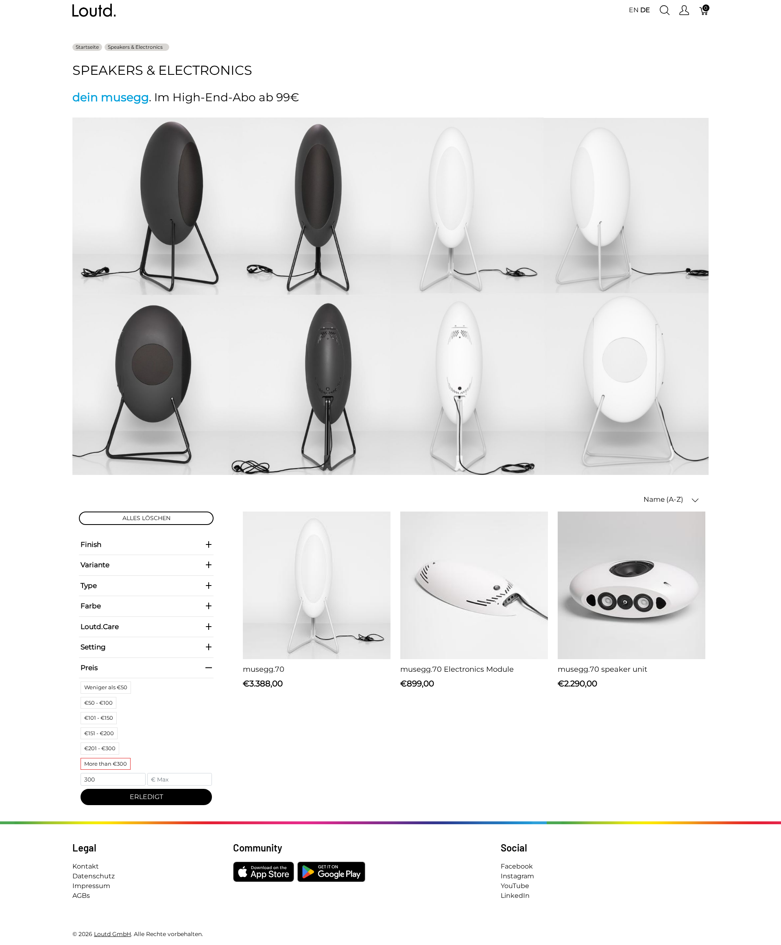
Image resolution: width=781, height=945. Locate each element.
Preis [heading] (89, 668)
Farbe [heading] (91, 606)
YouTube (515, 886)
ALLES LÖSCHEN (146, 518)
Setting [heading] (93, 647)
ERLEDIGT (146, 797)
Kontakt (85, 866)
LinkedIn (515, 895)
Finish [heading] (91, 544)
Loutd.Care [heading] (100, 627)
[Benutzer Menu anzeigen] (684, 10)
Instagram (517, 876)
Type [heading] (89, 585)
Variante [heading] (95, 565)
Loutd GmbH (112, 934)
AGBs (81, 895)
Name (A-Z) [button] (664, 499)
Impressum (91, 886)
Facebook (517, 866)
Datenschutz (93, 876)
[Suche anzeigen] (665, 10)
